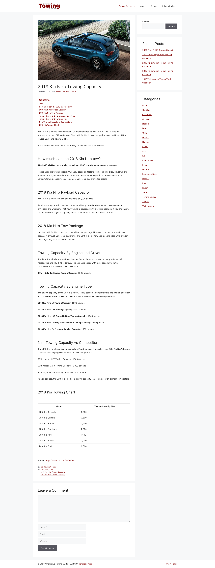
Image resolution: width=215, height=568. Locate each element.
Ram (144, 183)
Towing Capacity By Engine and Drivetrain (57, 116)
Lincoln (145, 165)
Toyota (145, 201)
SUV (51, 469)
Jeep (144, 151)
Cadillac (146, 110)
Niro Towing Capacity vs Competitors (55, 122)
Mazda (145, 169)
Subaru (145, 192)
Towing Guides (125, 6)
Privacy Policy (168, 6)
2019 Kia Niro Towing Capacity (53, 472)
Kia (42, 467)
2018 (42, 469)
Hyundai (146, 142)
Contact (154, 6)
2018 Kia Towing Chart (49, 125)
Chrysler (146, 119)
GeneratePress (85, 564)
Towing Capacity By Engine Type (53, 119)
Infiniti (145, 146)
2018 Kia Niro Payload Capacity (52, 110)
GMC (144, 133)
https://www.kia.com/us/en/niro (60, 460)
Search (145, 21)
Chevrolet (147, 114)
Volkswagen (148, 206)
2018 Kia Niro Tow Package (51, 113)
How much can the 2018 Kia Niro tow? (55, 107)
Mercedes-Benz (149, 174)
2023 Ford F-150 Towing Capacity (158, 50)
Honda (145, 137)
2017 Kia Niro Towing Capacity (53, 475)
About (143, 6)
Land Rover (147, 160)
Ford (144, 128)
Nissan (145, 178)
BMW (144, 105)
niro (46, 469)
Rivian (145, 188)
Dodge (145, 123)
